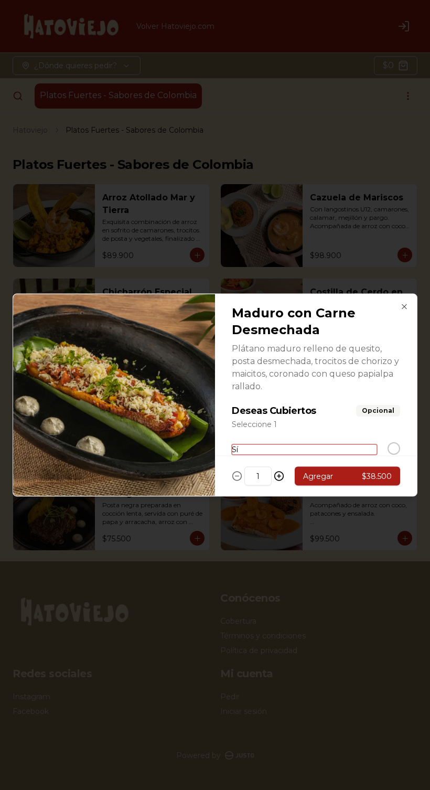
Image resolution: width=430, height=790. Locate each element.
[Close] (404, 307)
